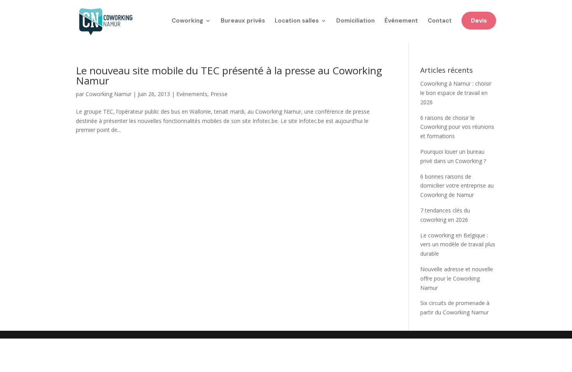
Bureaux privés (243, 21)
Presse (219, 94)
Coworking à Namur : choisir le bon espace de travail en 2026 (455, 93)
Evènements (191, 94)
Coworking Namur (109, 94)
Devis (479, 21)
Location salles (297, 21)
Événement (401, 21)
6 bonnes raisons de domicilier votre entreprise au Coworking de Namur (457, 186)
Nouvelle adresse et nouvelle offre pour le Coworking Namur (456, 278)
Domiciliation (355, 21)
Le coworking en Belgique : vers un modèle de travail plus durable (457, 245)
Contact (440, 21)
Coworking (187, 21)
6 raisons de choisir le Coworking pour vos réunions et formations (457, 127)
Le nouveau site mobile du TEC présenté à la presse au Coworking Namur (229, 75)
